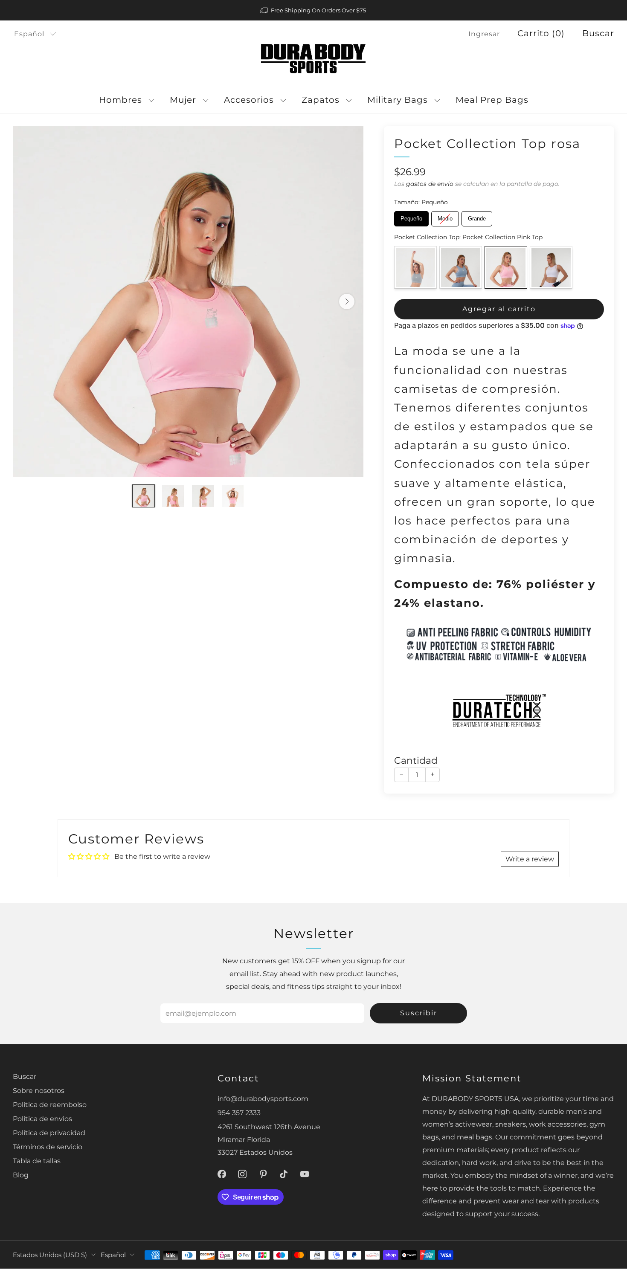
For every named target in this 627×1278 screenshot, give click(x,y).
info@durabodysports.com (263, 1098)
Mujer (183, 100)
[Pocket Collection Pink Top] (506, 267)
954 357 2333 (239, 1112)
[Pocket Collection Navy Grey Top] (460, 267)
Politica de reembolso (50, 1104)
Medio (445, 216)
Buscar (598, 33)
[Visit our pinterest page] (263, 1174)
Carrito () (541, 33)
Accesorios (249, 100)
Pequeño (411, 216)
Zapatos (321, 100)
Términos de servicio (47, 1146)
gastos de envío (429, 183)
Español (29, 34)
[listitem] (313, 10)
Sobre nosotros (38, 1090)
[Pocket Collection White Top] (551, 267)
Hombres (120, 100)
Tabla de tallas (37, 1160)
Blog (21, 1175)
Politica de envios (42, 1118)
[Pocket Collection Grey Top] (415, 267)
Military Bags (397, 100)
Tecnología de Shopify (497, 1272)
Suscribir (418, 1013)
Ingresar (484, 34)
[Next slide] (347, 301)
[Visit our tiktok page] (283, 1174)
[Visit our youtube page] (304, 1174)
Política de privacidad (49, 1132)
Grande (477, 216)
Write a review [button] (529, 859)
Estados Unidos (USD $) (50, 1255)
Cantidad (416, 760)
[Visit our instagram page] (242, 1174)
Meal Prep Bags (492, 100)
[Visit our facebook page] (221, 1174)
